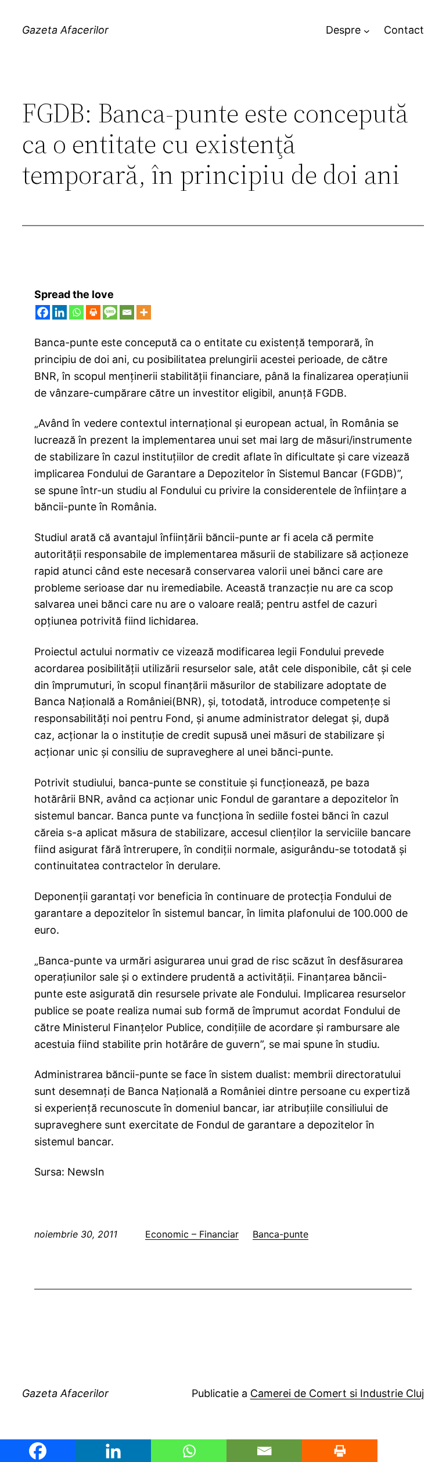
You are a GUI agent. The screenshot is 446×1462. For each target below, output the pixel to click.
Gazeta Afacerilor (65, 30)
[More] (143, 312)
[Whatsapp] (76, 312)
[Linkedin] (59, 312)
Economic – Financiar (192, 1234)
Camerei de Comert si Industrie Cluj (337, 1393)
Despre (343, 30)
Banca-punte (280, 1234)
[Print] (93, 312)
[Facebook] (42, 312)
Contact (404, 30)
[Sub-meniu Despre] (367, 30)
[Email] (127, 312)
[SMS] (110, 312)
